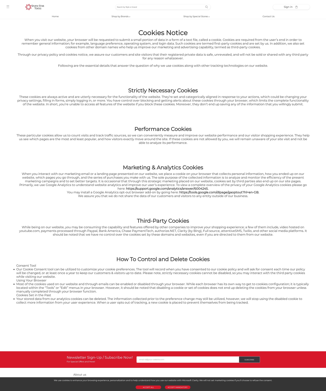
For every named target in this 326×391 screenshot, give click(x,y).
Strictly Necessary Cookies (163, 90)
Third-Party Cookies (163, 220)
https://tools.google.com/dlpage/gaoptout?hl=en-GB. (219, 192)
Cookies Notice (163, 33)
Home (55, 16)
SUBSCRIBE (249, 360)
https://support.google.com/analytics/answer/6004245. (166, 188)
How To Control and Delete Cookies (163, 259)
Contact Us (268, 16)
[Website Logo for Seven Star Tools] (34, 7)
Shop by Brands (121, 16)
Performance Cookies (163, 129)
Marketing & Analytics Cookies (163, 167)
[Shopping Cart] (296, 7)
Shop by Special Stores (196, 16)
